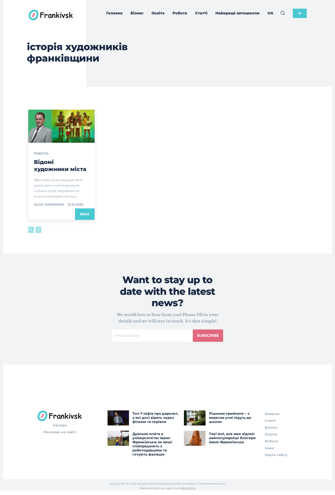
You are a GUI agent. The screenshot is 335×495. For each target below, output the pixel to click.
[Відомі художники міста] (61, 126)
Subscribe (208, 335)
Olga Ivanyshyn (49, 204)
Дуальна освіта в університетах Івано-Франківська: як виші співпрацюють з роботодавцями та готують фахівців (152, 444)
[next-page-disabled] (38, 230)
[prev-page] (31, 230)
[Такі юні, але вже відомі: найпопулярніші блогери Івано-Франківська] (195, 438)
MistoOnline (188, 488)
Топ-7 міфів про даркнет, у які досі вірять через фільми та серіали (155, 417)
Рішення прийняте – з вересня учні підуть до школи (230, 417)
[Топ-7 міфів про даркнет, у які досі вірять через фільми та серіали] (118, 417)
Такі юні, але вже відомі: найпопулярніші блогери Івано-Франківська (232, 438)
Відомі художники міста (60, 165)
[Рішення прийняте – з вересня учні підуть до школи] (195, 417)
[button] (282, 12)
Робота (41, 153)
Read (85, 214)
